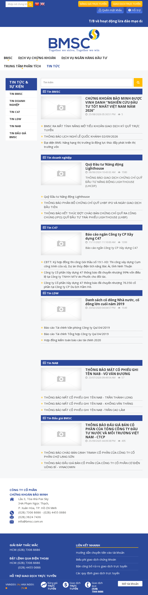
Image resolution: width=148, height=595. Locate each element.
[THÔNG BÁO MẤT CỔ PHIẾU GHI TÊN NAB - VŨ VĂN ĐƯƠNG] (61, 379)
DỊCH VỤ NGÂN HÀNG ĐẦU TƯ (84, 58)
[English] (42, 4)
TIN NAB (15, 126)
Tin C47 (14, 112)
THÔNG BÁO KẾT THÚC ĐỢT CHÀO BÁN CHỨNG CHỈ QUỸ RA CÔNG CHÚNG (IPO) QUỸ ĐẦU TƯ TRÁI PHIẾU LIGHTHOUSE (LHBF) (90, 215)
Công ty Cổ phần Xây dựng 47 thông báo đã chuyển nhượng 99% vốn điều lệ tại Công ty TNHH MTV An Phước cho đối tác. (92, 274)
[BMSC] (74, 40)
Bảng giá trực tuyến (93, 4)
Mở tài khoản (130, 584)
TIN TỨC (53, 66)
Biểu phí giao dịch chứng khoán (96, 559)
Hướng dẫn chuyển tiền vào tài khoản (100, 552)
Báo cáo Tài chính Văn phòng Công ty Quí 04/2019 (77, 327)
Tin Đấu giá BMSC (17, 135)
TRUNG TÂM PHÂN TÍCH (22, 67)
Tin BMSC (16, 94)
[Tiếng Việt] (37, 4)
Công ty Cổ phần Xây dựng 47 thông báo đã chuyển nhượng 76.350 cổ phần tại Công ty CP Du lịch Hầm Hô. (90, 285)
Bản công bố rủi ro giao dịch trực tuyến (101, 566)
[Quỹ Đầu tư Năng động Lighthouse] (61, 173)
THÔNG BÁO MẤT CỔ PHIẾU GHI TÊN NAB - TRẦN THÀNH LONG (88, 397)
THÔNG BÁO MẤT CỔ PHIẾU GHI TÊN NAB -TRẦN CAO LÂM (84, 410)
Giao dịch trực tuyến (126, 4)
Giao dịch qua (97, 587)
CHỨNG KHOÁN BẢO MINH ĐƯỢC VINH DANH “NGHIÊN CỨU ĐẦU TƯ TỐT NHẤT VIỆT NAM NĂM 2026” (113, 104)
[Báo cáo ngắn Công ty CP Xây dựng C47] (61, 243)
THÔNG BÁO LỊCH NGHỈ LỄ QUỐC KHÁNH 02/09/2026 (81, 136)
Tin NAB (52, 363)
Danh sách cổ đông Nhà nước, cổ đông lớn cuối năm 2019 (112, 302)
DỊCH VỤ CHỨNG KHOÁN (37, 59)
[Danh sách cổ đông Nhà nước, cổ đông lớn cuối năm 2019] (61, 309)
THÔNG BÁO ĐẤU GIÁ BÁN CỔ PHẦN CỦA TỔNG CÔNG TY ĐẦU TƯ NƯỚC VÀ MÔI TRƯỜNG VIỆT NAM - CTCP (112, 431)
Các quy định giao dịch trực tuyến (97, 573)
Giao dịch (75, 586)
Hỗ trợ (135, 10)
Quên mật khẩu (111, 10)
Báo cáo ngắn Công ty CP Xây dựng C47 (109, 236)
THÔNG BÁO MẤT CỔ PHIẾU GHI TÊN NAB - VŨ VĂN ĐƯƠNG (111, 372)
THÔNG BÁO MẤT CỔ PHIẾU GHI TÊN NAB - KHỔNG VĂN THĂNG (88, 403)
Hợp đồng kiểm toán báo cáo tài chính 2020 (72, 340)
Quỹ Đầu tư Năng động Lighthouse (104, 166)
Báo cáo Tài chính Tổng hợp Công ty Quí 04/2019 (76, 334)
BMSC (8, 59)
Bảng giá (52, 586)
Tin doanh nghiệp (17, 103)
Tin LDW (15, 119)
